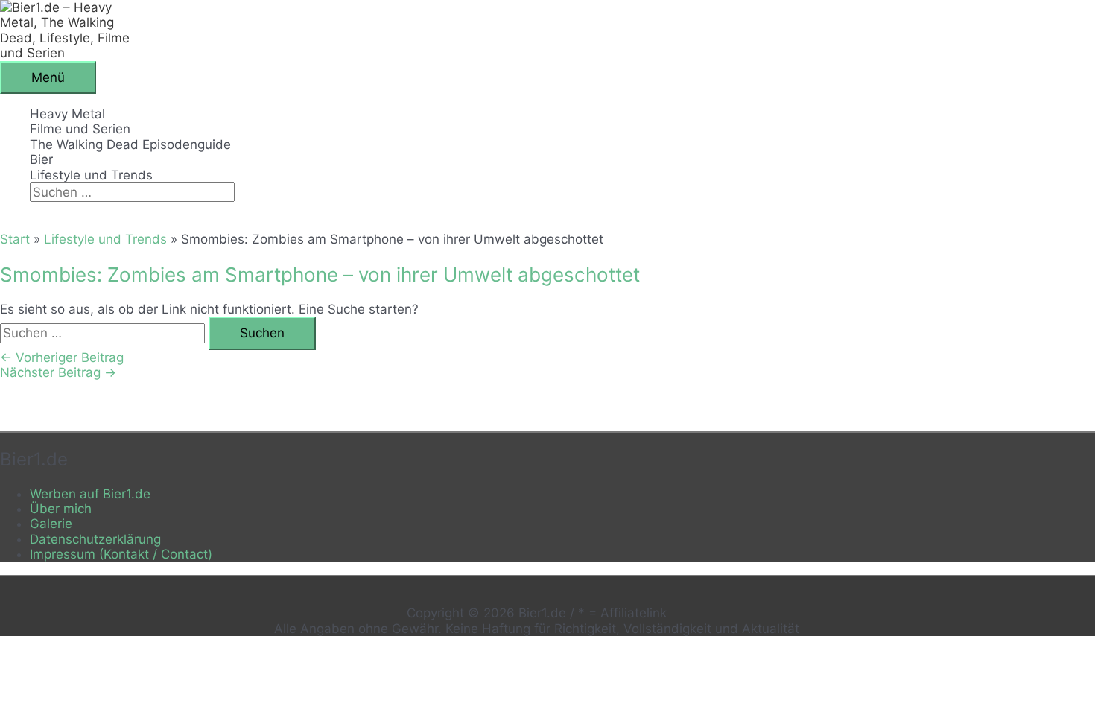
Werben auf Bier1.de (90, 493)
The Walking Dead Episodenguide (130, 144)
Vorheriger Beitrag (62, 357)
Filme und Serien (80, 128)
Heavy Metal (67, 114)
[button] (34, 209)
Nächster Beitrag (58, 372)
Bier (41, 159)
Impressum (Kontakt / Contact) (121, 554)
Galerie (51, 523)
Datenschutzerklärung (95, 539)
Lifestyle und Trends (91, 175)
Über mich (61, 508)
